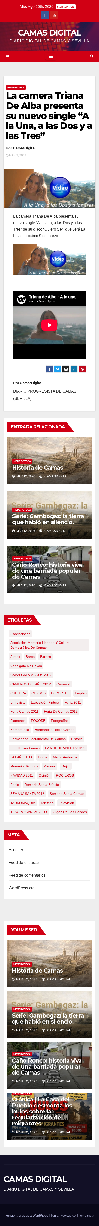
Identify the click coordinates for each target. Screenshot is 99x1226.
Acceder (16, 850)
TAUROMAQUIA (22, 803)
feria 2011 (73, 702)
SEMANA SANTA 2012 (27, 794)
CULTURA (18, 693)
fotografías (59, 721)
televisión (66, 803)
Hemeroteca (16, 87)
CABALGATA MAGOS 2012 (31, 675)
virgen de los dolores (69, 812)
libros (42, 757)
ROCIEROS (65, 775)
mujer (65, 766)
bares (30, 657)
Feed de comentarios (27, 875)
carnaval (63, 684)
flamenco (17, 721)
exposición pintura (45, 702)
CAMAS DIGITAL (49, 33)
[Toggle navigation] (50, 56)
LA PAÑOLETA (21, 757)
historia (77, 739)
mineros (49, 766)
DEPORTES (60, 693)
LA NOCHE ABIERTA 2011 (65, 748)
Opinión (44, 775)
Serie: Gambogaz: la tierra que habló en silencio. (48, 519)
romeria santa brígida (42, 784)
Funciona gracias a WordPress (27, 1215)
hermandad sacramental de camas (38, 739)
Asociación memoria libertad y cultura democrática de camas (40, 645)
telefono (47, 803)
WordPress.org (22, 888)
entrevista (17, 702)
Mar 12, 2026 (27, 979)
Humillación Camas (25, 748)
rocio (14, 784)
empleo (81, 693)
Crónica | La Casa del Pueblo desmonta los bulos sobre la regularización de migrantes (42, 1111)
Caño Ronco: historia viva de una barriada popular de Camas (47, 570)
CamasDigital (24, 148)
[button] (91, 56)
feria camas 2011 (24, 711)
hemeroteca (19, 730)
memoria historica (24, 766)
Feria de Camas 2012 (61, 711)
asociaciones (20, 634)
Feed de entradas (24, 863)
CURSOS (38, 693)
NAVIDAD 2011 (21, 775)
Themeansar (85, 1215)
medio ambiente (65, 757)
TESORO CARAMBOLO (28, 812)
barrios (45, 657)
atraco (15, 657)
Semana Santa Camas (67, 794)
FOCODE (38, 721)
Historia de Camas (37, 467)
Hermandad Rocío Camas (54, 730)
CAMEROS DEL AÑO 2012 (30, 684)
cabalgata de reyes (26, 666)
